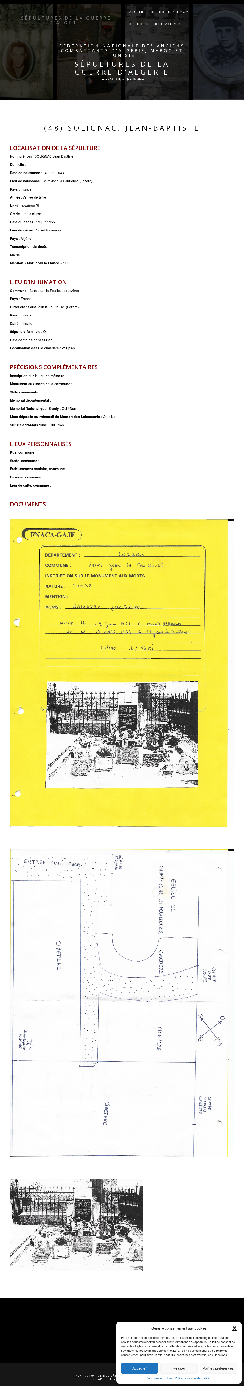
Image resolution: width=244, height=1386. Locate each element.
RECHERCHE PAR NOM (170, 12)
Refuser (179, 1368)
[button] (234, 1328)
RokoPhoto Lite (104, 1379)
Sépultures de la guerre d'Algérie (121, 68)
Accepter (139, 1368)
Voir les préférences (218, 1368)
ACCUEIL (136, 12)
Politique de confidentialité (192, 1378)
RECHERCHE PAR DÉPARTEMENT (156, 24)
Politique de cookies (159, 1378)
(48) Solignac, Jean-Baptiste (122, 128)
